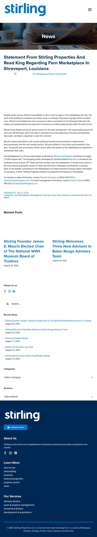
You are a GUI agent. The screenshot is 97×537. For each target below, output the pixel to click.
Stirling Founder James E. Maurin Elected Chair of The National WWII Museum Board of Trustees (24, 251)
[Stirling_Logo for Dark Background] (22, 410)
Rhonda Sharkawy (48, 177)
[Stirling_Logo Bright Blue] (25, 3)
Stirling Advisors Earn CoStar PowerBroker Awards (27, 356)
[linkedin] (15, 453)
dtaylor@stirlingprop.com (26, 183)
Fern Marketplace (22, 195)
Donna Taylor (76, 180)
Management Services (40, 195)
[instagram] (10, 453)
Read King (72, 159)
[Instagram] (9, 291)
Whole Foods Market (62, 156)
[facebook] (5, 453)
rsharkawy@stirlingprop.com (16, 180)
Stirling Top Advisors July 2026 (19, 347)
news (53, 195)
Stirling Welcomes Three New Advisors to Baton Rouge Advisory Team (71, 248)
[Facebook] (5, 291)
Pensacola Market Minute (16, 338)
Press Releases (63, 195)
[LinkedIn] (14, 291)
